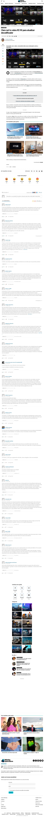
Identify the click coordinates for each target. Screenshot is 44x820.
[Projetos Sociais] (17, 624)
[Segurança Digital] (17, 632)
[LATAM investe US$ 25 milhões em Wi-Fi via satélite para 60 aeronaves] (15, 129)
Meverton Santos (9, 220)
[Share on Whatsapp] (11, 36)
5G (13, 608)
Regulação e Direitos (27, 625)
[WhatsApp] (22, 596)
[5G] (17, 607)
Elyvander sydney (9, 441)
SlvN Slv (7, 480)
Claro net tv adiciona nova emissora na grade (25, 101)
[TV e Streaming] (17, 649)
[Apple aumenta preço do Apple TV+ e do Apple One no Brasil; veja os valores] (15, 147)
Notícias (24, 650)
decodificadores (18, 72)
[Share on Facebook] (7, 36)
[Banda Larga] (27, 607)
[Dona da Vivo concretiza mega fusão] (11, 744)
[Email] (16, 36)
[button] (2, 1)
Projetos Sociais (16, 625)
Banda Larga (25, 608)
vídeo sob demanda (39, 72)
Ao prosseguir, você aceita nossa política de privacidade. (19, 790)
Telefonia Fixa (15, 642)
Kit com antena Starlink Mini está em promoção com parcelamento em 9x (23, 674)
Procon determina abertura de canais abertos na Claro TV (25, 95)
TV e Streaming (3, 27)
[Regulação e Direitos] (27, 624)
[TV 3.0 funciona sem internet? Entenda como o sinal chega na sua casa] (34, 147)
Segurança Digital (16, 633)
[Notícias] (27, 649)
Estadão (41, 162)
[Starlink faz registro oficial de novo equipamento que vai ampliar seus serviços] (14, 664)
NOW (28, 85)
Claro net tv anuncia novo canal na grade (25, 98)
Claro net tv (23, 78)
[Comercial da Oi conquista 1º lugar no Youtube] (33, 744)
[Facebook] (15, 589)
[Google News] (29, 596)
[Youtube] (15, 596)
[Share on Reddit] (14, 36)
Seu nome (10, 782)
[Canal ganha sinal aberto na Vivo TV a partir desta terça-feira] (11, 724)
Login (41, 192)
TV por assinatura (37, 71)
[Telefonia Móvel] (27, 641)
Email (9, 786)
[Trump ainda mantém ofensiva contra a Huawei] (33, 724)
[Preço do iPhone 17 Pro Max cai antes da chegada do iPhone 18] (14, 659)
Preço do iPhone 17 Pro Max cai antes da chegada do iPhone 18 (24, 659)
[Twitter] (40, 761)
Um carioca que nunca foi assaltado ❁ (13, 362)
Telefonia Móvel (26, 642)
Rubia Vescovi (8, 544)
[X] (22, 589)
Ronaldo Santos (8, 258)
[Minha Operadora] (22, 1)
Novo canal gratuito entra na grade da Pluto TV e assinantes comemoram (24, 669)
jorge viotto (8, 454)
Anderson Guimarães (9, 39)
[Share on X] (9, 36)
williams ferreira (9, 343)
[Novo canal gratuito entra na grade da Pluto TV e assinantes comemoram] (14, 669)
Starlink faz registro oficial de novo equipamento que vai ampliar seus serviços (23, 664)
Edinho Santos (8, 271)
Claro (13, 116)
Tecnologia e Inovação (11, 135)
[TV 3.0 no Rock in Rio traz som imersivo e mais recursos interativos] (34, 129)
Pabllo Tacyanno (9, 395)
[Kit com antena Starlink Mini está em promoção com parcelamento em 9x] (14, 674)
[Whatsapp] (34, 761)
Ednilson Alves (8, 412)
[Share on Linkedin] (12, 36)
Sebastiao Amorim (9, 323)
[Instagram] (29, 589)
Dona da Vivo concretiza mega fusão (9, 752)
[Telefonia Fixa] (17, 641)
